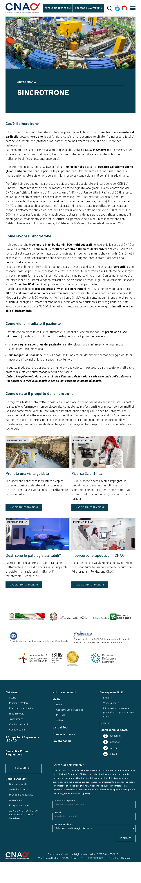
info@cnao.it (124, 858)
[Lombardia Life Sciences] (32, 658)
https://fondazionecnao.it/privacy (73, 793)
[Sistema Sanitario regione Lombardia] (112, 616)
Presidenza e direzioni (21, 708)
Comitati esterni (18, 724)
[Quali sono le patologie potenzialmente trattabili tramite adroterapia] (37, 534)
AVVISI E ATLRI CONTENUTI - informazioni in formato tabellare (24, 814)
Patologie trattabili (58, 8)
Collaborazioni (17, 729)
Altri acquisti (16, 800)
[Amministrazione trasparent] (27, 616)
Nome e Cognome (65, 800)
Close (5, 880)
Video (59, 720)
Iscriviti (125, 838)
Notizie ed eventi (64, 692)
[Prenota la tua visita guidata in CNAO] (37, 452)
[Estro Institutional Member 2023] (56, 658)
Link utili (107, 697)
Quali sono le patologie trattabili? (33, 556)
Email (58, 812)
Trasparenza (16, 719)
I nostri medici (17, 713)
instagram (115, 735)
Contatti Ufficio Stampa (69, 710)
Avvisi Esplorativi (18, 789)
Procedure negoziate (21, 794)
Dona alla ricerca (64, 734)
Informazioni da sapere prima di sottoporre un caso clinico (119, 712)
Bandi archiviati (18, 784)
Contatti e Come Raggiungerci (17, 753)
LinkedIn (113, 754)
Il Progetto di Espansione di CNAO (22, 739)
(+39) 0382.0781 (95, 858)
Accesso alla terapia (88, 8)
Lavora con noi (62, 741)
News (59, 704)
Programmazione (19, 805)
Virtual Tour (60, 728)
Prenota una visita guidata (27, 474)
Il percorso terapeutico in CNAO (98, 556)
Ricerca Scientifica (86, 474)
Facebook (114, 742)
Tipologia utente (64, 824)
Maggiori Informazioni (24, 507)
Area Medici (23, 768)
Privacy (105, 723)
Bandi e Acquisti (16, 779)
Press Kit (61, 715)
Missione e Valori (18, 703)
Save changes (21, 880)
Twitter (113, 748)
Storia (12, 697)
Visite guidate (111, 703)
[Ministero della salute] (68, 616)
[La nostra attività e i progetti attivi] (103, 452)
